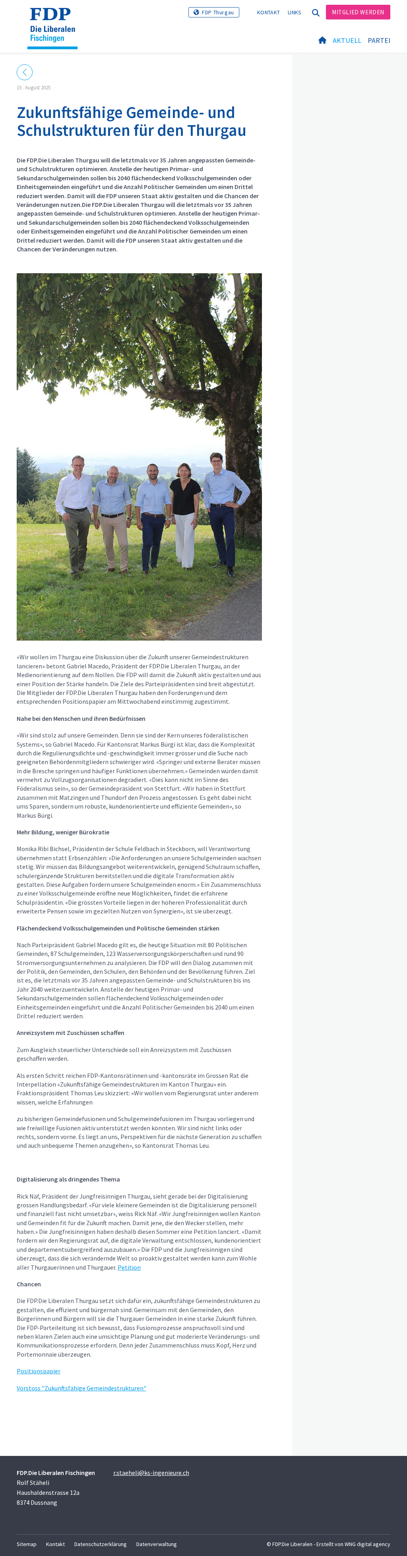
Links (295, 12)
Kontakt (268, 12)
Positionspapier (38, 1371)
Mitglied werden (358, 12)
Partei (379, 40)
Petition (129, 1267)
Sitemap (27, 1544)
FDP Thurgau (218, 12)
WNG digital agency (367, 1544)
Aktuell (347, 40)
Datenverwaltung (156, 1544)
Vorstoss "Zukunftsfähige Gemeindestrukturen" (81, 1388)
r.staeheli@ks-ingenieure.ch (151, 1473)
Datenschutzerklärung (100, 1544)
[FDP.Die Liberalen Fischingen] (55, 18)
